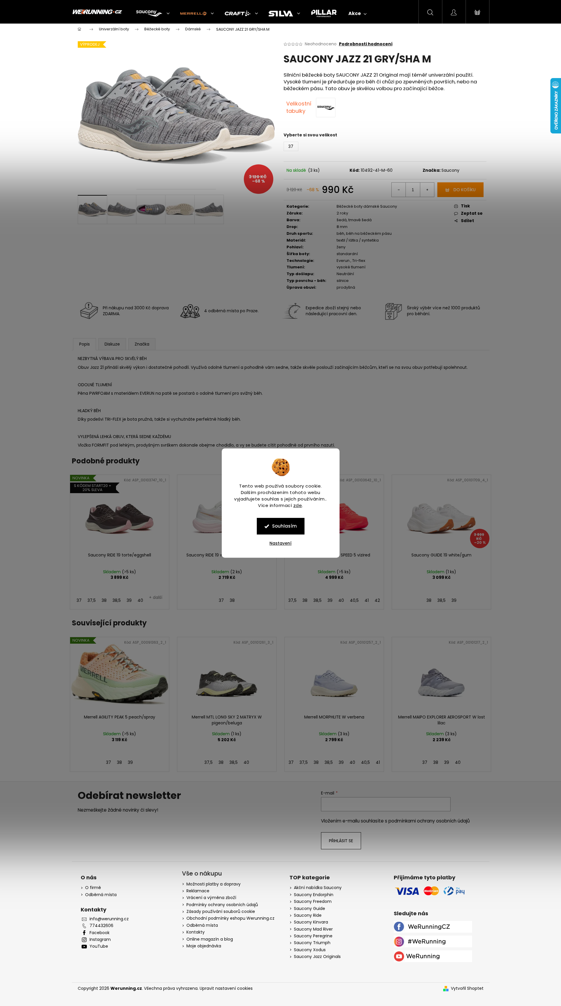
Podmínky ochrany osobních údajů (222, 905)
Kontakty (195, 932)
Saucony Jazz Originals (317, 956)
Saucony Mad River (313, 929)
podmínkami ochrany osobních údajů (429, 821)
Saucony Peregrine (313, 936)
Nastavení (280, 543)
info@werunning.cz (109, 919)
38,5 (116, 600)
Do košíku (465, 190)
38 (104, 600)
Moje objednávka (203, 946)
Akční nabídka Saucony (318, 888)
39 (129, 600)
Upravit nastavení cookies (226, 988)
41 (367, 600)
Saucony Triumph (312, 943)
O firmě (93, 888)
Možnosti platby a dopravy (213, 884)
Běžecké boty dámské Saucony (367, 206)
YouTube (99, 946)
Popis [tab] (84, 344)
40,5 (354, 600)
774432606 (101, 926)
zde (297, 505)
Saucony (450, 170)
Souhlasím (284, 526)
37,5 (91, 600)
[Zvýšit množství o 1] (427, 190)
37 (79, 600)
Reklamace (197, 891)
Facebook (100, 933)
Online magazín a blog (209, 939)
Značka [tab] (142, 344)
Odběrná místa (101, 895)
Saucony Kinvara (311, 922)
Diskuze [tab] (112, 344)
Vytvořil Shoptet (467, 988)
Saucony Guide (309, 908)
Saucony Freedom (313, 901)
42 (377, 600)
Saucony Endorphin (313, 895)
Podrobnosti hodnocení (366, 44)
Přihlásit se (341, 841)
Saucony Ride (308, 915)
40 (140, 600)
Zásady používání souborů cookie (220, 911)
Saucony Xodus (310, 950)
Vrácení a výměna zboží (211, 898)
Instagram (100, 939)
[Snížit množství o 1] (399, 190)
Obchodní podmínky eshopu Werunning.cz (230, 918)
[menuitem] (153, 13)
